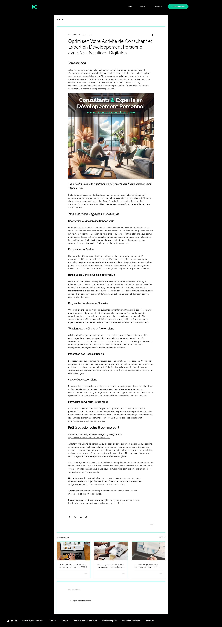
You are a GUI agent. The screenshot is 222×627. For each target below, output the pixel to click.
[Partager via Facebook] (69, 517)
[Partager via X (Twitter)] (75, 517)
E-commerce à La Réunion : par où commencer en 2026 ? (73, 565)
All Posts (60, 19)
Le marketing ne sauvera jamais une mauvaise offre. (147, 565)
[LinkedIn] (15, 620)
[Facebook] (12, 620)
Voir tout (162, 537)
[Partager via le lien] (86, 517)
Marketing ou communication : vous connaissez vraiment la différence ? (111, 565)
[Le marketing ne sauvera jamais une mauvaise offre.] (148, 551)
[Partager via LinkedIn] (81, 517)
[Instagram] (8, 620)
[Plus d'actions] (152, 34)
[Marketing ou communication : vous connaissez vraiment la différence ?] (111, 551)
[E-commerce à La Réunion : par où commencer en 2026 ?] (73, 551)
